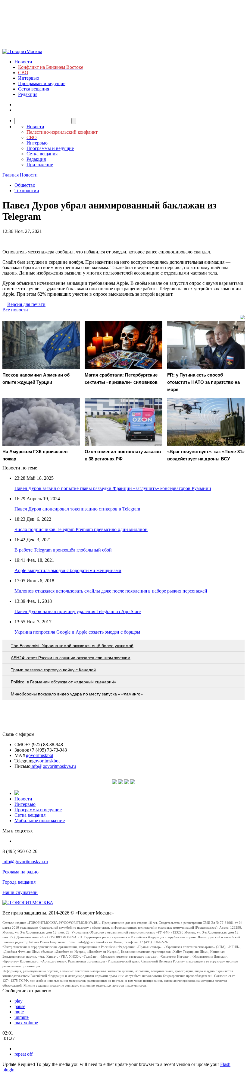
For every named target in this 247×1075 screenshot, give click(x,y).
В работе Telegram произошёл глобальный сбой (63, 549)
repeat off (23, 1054)
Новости (23, 61)
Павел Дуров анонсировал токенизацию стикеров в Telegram (77, 508)
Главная (10, 174)
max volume (26, 1022)
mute (19, 1011)
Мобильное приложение (39, 820)
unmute (21, 1017)
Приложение (40, 164)
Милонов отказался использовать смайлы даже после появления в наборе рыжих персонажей (110, 590)
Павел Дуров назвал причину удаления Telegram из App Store (77, 611)
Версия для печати (26, 304)
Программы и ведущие (41, 83)
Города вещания (19, 882)
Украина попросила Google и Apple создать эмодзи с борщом (77, 632)
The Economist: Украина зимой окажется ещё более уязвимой (72, 645)
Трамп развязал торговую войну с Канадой (53, 669)
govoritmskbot (39, 755)
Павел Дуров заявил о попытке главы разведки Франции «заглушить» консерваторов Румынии (112, 488)
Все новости (15, 309)
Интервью (28, 78)
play (18, 1000)
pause (19, 1006)
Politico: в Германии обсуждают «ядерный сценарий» (63, 681)
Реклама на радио (20, 871)
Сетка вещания (33, 88)
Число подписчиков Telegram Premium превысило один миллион (81, 529)
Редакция (27, 94)
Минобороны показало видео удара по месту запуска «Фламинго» (77, 694)
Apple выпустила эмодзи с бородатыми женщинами (67, 570)
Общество (24, 185)
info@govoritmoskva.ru (53, 766)
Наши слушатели (20, 892)
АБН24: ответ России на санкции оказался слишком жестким (70, 657)
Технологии (26, 190)
